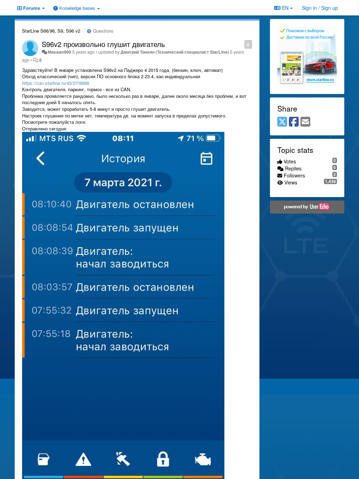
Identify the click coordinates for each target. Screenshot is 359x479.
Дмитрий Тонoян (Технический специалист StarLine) (175, 52)
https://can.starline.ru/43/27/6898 (55, 83)
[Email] (305, 122)
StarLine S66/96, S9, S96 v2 (51, 30)
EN (285, 7)
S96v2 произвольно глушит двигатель (103, 44)
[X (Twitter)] (282, 122)
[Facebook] (294, 122)
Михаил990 (59, 52)
